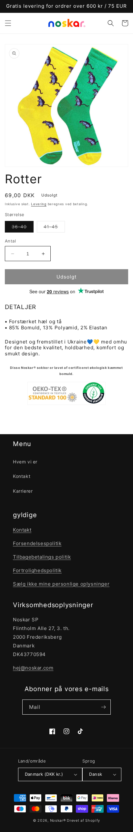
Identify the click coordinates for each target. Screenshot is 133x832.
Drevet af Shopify (83, 820)
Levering (38, 204)
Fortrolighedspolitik (37, 570)
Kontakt (21, 476)
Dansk (95, 774)
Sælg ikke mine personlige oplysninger (61, 584)
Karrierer (23, 491)
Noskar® (58, 820)
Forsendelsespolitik (37, 543)
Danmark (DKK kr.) (44, 774)
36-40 (23, 228)
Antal (10, 240)
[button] (8, 23)
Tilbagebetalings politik (42, 557)
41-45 (54, 228)
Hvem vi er (25, 461)
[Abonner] (103, 707)
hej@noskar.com (33, 668)
